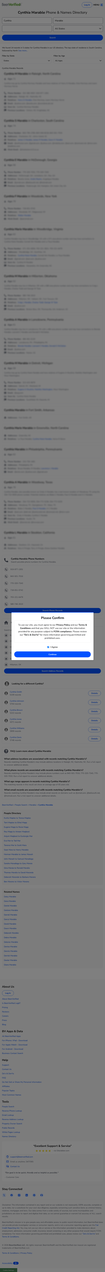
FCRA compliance (63, 631)
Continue (53, 654)
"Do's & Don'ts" (31, 634)
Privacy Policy (63, 624)
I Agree (54, 646)
